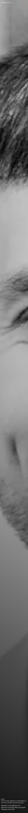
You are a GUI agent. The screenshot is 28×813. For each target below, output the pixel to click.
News (2, 799)
